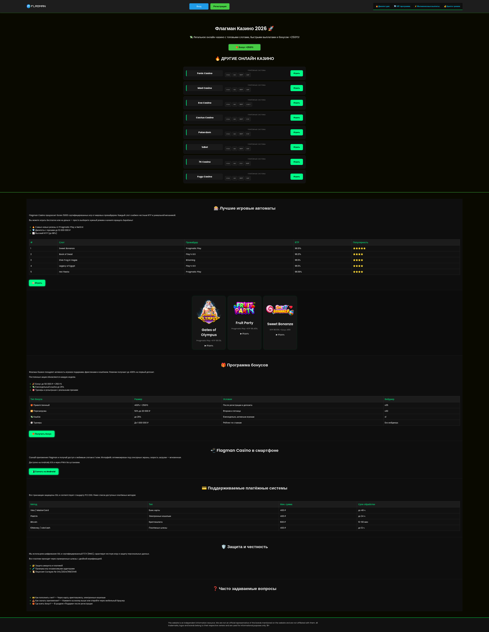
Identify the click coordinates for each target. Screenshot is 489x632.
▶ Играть (209, 345)
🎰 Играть (37, 283)
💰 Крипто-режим (452, 6)
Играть (297, 73)
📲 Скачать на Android (43, 471)
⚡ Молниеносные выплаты (427, 6)
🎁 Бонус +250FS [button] (244, 47)
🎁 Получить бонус (41, 433)
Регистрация (219, 6)
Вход (199, 6)
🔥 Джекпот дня (382, 6)
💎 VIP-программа (402, 6)
